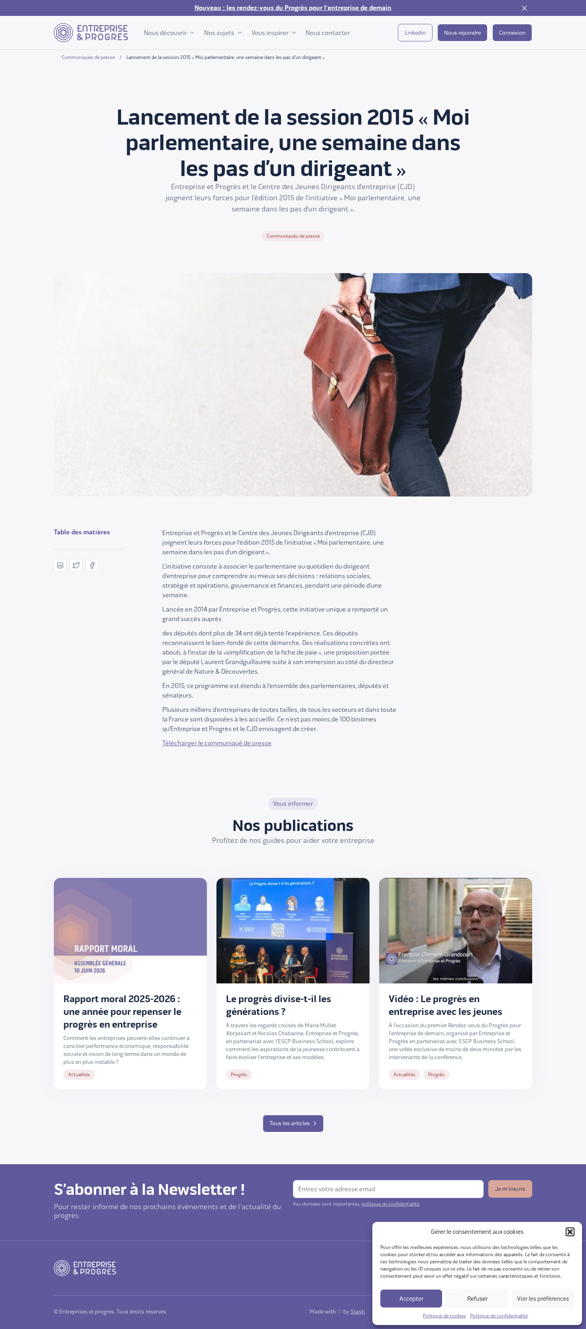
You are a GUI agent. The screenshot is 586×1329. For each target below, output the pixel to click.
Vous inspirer (270, 33)
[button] (570, 1232)
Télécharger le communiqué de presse (216, 743)
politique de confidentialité (390, 1204)
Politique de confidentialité (499, 1316)
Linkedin (415, 32)
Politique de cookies (444, 1316)
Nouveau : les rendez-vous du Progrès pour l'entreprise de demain (293, 8)
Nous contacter (328, 33)
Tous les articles (289, 1123)
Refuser (477, 1298)
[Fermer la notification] (524, 8)
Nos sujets (219, 33)
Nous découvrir (165, 33)
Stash (357, 1311)
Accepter (411, 1298)
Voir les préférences (543, 1298)
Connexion (512, 32)
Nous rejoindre (462, 32)
